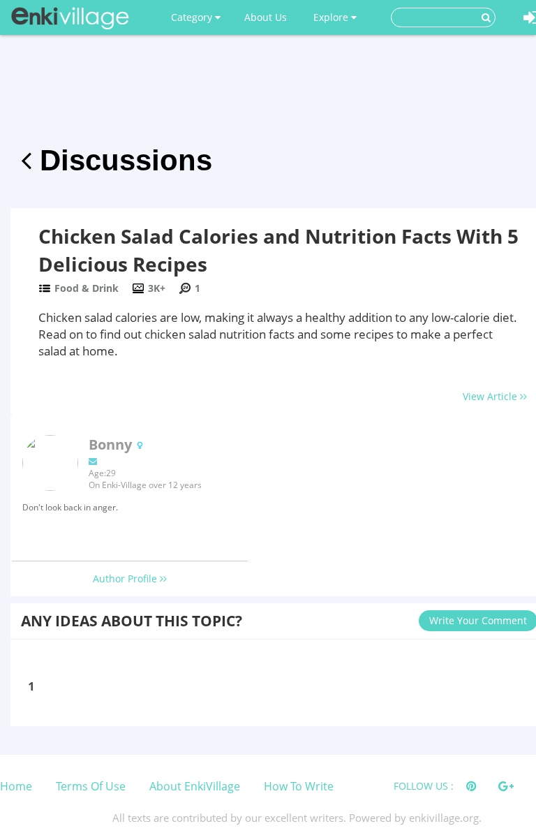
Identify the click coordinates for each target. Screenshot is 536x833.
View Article (491, 396)
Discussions (121, 160)
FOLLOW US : (424, 786)
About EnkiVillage (194, 786)
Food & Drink (86, 288)
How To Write (299, 786)
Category (193, 17)
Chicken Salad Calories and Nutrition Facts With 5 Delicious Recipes (278, 250)
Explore (332, 17)
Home (16, 786)
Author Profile (126, 578)
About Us (265, 17)
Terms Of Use (91, 786)
